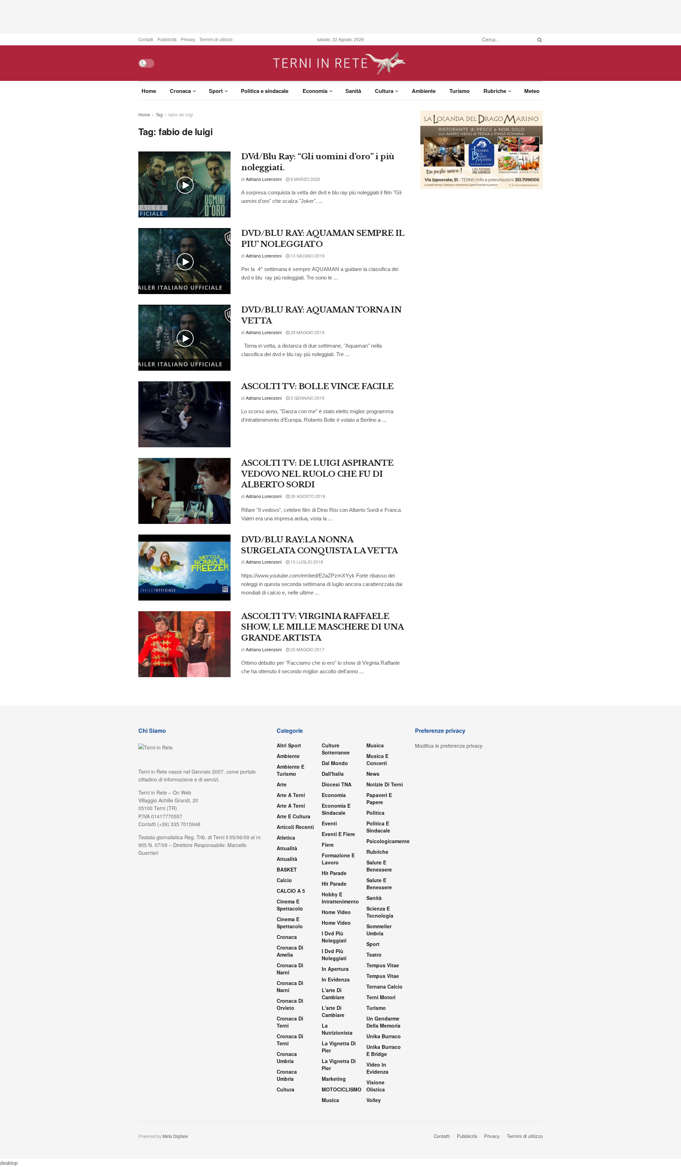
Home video (336, 912)
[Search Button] (538, 39)
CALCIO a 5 (291, 890)
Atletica (286, 837)
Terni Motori (380, 997)
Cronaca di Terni (290, 1022)
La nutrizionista (337, 1029)
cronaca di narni (290, 969)
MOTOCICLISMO (341, 1089)
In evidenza (336, 979)
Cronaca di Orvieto (290, 1004)
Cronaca (180, 91)
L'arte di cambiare (333, 993)
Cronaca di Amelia (290, 951)
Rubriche (494, 91)
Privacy (188, 39)
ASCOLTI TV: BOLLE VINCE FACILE (317, 386)
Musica (330, 1100)
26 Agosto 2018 (307, 496)
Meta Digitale (175, 1136)
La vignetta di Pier (339, 1047)
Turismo (459, 91)
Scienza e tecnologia (379, 912)
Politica (375, 812)
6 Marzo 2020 (304, 179)
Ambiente (424, 91)
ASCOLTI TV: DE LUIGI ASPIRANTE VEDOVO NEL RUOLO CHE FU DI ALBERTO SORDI (317, 474)
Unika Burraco (383, 1036)
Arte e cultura (293, 816)
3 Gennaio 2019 (307, 398)
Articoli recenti (295, 826)
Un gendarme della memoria (383, 1022)
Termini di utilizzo (216, 39)
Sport (216, 91)
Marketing (334, 1078)
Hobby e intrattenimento (340, 898)
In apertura (335, 968)
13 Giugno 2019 (307, 256)
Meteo (531, 91)
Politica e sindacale (264, 91)
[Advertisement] (340, 16)
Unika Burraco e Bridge (383, 1050)
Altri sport (289, 745)
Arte (282, 784)
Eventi (329, 823)
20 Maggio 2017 (307, 649)
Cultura (384, 91)
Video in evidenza (377, 1068)
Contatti (145, 39)
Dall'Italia (333, 773)
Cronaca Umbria (287, 1057)
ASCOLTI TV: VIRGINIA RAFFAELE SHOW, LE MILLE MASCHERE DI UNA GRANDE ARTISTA (322, 627)
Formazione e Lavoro (338, 859)
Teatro (374, 954)
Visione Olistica (375, 1086)
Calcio (284, 880)
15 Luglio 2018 (306, 562)
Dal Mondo (335, 763)
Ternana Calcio (384, 986)
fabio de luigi (180, 114)
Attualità (287, 848)
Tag (159, 114)
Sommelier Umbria (379, 930)
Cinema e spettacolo (290, 905)
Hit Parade (334, 872)
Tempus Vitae (382, 965)
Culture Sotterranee (336, 749)
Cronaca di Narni (290, 986)
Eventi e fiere (338, 833)
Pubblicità (167, 39)
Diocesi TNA (336, 784)
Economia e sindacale (336, 809)
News (373, 773)
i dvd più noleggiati (334, 937)
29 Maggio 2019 (307, 332)
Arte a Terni (291, 794)
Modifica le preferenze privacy (448, 745)
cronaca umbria (287, 1075)
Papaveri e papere (379, 798)
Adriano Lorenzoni (264, 179)
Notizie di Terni (384, 784)
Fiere (328, 844)
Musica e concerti (377, 759)
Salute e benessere (379, 866)
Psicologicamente (388, 841)
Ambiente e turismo (290, 770)
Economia (315, 91)
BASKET (287, 869)
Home (149, 91)
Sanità (353, 91)
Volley (373, 1100)
